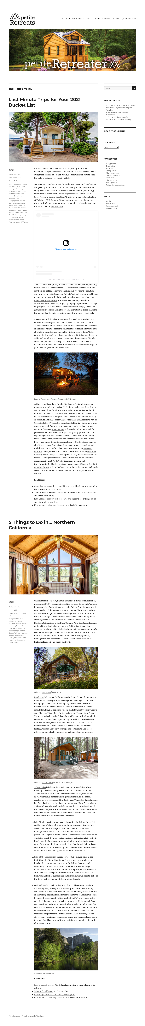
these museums (89, 492)
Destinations (111, 166)
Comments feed (112, 206)
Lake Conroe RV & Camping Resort (79, 335)
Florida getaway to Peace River (53, 499)
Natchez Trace (81, 442)
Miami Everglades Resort (45, 300)
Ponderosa (46, 692)
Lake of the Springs (43, 857)
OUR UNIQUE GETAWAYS (124, 19)
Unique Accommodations (115, 185)
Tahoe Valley (40, 325)
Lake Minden (40, 822)
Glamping (38, 486)
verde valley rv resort (16, 220)
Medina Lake (57, 206)
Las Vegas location (69, 194)
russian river (13, 205)
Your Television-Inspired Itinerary (118, 120)
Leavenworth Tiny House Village (79, 344)
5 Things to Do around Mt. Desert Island (120, 105)
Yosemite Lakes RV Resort (46, 423)
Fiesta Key (54, 303)
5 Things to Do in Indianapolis (117, 117)
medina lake (19, 193)
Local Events (13, 613)
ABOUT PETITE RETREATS (98, 19)
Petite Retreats (14, 174)
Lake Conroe (20, 186)
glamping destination (57, 505)
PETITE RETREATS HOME (72, 19)
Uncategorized (111, 183)
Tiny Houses (110, 178)
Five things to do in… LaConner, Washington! (54, 994)
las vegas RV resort (15, 189)
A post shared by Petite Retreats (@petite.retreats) (66, 279)
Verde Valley (58, 461)
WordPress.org (111, 208)
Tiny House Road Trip (114, 175)
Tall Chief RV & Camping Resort (50, 200)
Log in (108, 201)
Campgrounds (111, 164)
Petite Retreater (14, 1016)
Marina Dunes (69, 307)
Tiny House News (112, 173)
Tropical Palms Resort (17, 217)
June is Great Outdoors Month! (48, 985)
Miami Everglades (15, 196)
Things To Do (13, 181)
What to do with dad (43, 991)
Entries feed (110, 204)
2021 (10, 184)
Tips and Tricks (111, 180)
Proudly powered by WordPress (33, 1016)
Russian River (58, 429)
